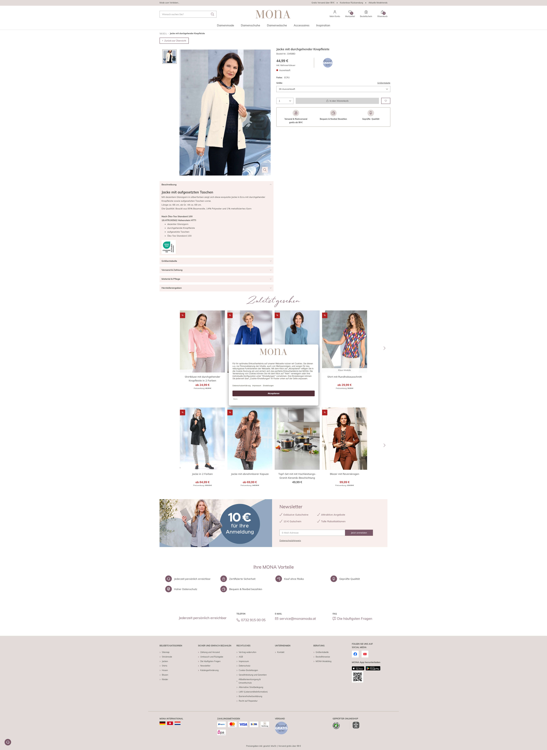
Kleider (165, 679)
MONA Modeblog (323, 661)
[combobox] (188, 14)
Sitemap (165, 652)
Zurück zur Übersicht (175, 40)
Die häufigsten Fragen (354, 618)
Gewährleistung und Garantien (253, 675)
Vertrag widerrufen (247, 652)
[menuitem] (225, 26)
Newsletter (205, 665)
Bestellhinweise (323, 656)
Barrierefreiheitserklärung (250, 696)
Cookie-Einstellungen (248, 670)
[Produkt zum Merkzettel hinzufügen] (385, 101)
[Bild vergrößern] (265, 170)
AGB (241, 656)
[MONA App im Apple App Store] (358, 668)
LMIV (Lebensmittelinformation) (253, 692)
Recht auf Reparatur (248, 701)
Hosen (165, 670)
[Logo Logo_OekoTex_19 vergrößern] (169, 247)
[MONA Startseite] (273, 14)
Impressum (244, 661)
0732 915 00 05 (253, 620)
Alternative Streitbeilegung (251, 687)
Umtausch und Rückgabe (211, 656)
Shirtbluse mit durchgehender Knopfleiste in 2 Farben (202, 378)
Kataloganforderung (209, 670)
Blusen (165, 675)
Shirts (164, 665)
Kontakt (280, 652)
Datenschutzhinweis (290, 540)
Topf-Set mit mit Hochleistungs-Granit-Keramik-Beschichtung (297, 475)
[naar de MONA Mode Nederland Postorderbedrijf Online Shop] (177, 723)
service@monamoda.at (297, 618)
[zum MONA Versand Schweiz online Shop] (170, 723)
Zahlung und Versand (210, 652)
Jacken (165, 661)
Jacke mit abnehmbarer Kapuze (250, 474)
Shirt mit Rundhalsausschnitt (344, 376)
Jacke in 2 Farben (202, 474)
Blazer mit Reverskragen (344, 474)
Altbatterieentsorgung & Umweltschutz (250, 681)
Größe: (279, 83)
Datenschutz (244, 665)
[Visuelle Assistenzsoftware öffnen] (354, 725)
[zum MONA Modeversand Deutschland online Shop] (162, 723)
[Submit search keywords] (213, 14)
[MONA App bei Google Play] (373, 668)
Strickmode (167, 656)
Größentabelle (383, 83)
